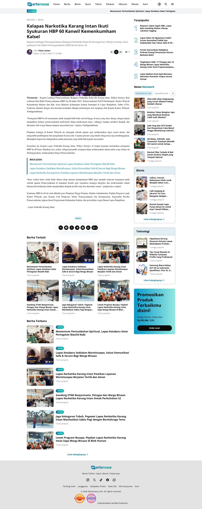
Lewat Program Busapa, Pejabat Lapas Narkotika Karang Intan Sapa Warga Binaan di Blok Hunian (113, 307)
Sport (88, 4)
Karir (145, 4)
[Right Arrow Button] (173, 93)
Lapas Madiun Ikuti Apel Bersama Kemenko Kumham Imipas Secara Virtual (156, 76)
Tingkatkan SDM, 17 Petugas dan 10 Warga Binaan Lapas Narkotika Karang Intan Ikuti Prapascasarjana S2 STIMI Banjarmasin (157, 64)
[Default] (116, 52)
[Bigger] (120, 52)
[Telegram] (77, 227)
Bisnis (78, 4)
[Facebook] (66, 227)
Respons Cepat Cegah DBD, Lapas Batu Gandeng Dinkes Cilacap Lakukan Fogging (155, 28)
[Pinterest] (83, 227)
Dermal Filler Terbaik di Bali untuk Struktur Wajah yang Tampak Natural (160, 154)
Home (56, 4)
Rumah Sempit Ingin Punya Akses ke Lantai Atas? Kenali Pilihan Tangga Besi (160, 207)
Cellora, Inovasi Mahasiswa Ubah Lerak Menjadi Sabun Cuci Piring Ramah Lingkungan (160, 180)
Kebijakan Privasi (98, 486)
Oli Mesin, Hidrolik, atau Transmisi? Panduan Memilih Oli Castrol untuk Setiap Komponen (161, 141)
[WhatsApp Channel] (114, 480)
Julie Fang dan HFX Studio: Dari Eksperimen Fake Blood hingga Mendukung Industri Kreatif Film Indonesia (160, 128)
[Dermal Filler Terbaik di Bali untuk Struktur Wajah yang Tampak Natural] (139, 156)
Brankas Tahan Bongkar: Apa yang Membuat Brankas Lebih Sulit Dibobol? (161, 114)
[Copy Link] (61, 227)
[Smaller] (112, 52)
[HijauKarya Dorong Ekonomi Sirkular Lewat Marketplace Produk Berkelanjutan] (141, 243)
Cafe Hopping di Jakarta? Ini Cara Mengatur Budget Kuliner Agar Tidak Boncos (158, 193)
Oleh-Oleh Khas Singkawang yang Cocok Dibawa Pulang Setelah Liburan (160, 101)
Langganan (83, 486)
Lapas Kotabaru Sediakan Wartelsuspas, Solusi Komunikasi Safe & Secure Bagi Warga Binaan (77, 168)
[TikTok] (101, 480)
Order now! (154, 328)
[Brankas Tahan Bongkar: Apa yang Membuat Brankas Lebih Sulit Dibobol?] (139, 116)
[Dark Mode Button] (159, 4)
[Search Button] (166, 4)
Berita (67, 4)
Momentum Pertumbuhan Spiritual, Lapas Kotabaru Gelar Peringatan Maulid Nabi (137, 11)
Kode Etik (112, 486)
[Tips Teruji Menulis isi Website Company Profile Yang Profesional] (141, 256)
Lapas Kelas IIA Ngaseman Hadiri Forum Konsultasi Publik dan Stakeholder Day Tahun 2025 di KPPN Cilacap (157, 40)
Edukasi (110, 4)
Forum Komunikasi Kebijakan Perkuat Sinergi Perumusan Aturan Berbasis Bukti (156, 52)
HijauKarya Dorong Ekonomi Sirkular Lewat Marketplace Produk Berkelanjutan (161, 241)
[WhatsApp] (88, 227)
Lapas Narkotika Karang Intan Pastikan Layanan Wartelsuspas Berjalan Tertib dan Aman (75, 172)
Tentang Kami (69, 486)
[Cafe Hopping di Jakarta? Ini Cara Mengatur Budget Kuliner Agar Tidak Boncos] (141, 195)
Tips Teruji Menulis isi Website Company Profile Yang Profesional (161, 254)
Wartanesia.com (95, 491)
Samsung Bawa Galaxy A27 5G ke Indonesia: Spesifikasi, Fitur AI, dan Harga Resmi (161, 268)
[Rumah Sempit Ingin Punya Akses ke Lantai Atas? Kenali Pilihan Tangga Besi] (141, 208)
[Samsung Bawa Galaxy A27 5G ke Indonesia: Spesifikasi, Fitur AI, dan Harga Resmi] (141, 269)
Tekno (98, 4)
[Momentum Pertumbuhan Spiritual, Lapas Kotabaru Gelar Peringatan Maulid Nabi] (43, 252)
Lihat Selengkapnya (76, 454)
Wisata (135, 4)
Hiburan (123, 4)
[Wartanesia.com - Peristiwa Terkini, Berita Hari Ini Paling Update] (38, 4)
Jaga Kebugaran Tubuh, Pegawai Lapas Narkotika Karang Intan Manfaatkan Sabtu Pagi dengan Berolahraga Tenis (77, 307)
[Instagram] (88, 480)
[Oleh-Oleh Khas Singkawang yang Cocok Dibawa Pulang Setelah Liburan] (139, 103)
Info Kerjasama (126, 486)
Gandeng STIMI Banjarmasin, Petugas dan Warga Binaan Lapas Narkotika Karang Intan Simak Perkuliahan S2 (42, 307)
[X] (72, 227)
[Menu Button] (172, 4)
